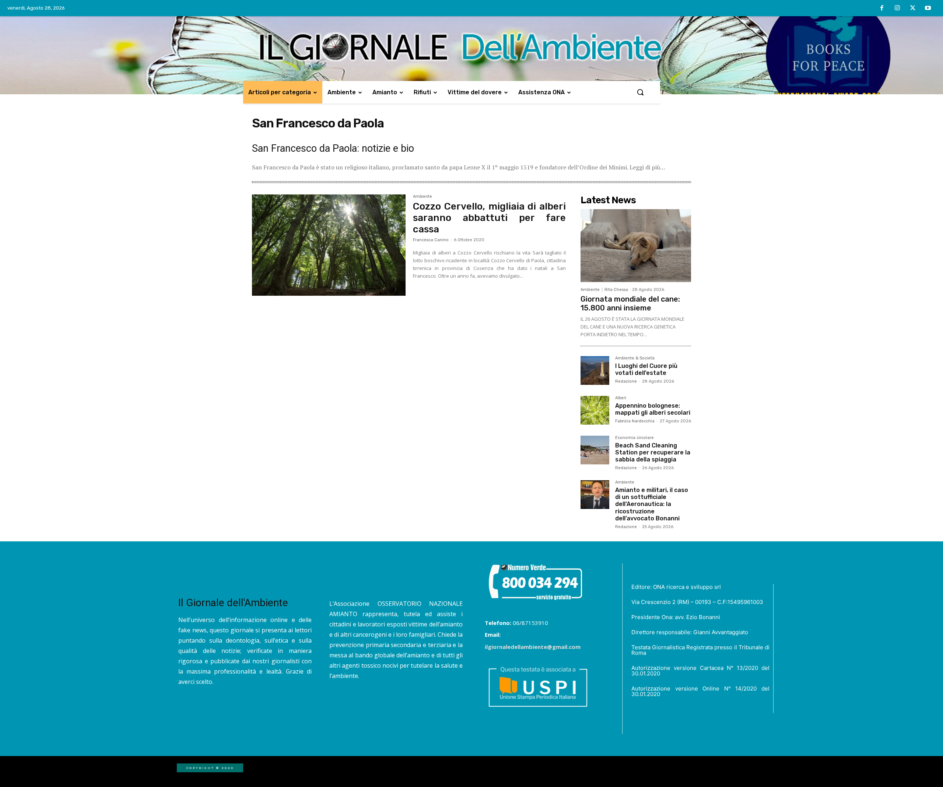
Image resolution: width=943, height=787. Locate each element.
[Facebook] (882, 8)
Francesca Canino (431, 240)
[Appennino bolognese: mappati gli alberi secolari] (595, 410)
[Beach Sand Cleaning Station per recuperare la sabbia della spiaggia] (595, 450)
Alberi (620, 398)
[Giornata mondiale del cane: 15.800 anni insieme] (636, 245)
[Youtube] (928, 8)
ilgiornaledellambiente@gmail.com (533, 646)
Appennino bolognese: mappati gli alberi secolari (652, 409)
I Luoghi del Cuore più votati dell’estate (646, 369)
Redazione (626, 381)
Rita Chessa (616, 289)
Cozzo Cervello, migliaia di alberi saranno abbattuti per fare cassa (489, 218)
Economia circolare (634, 438)
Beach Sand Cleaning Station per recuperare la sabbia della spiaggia (652, 452)
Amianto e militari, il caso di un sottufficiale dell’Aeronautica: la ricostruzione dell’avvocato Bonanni (651, 504)
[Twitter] (913, 8)
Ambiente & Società (635, 358)
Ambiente (422, 196)
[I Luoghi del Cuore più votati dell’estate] (595, 370)
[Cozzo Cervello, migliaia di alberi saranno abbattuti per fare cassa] (329, 245)
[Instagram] (897, 8)
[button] (640, 92)
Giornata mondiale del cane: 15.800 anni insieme (630, 303)
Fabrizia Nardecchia (635, 421)
